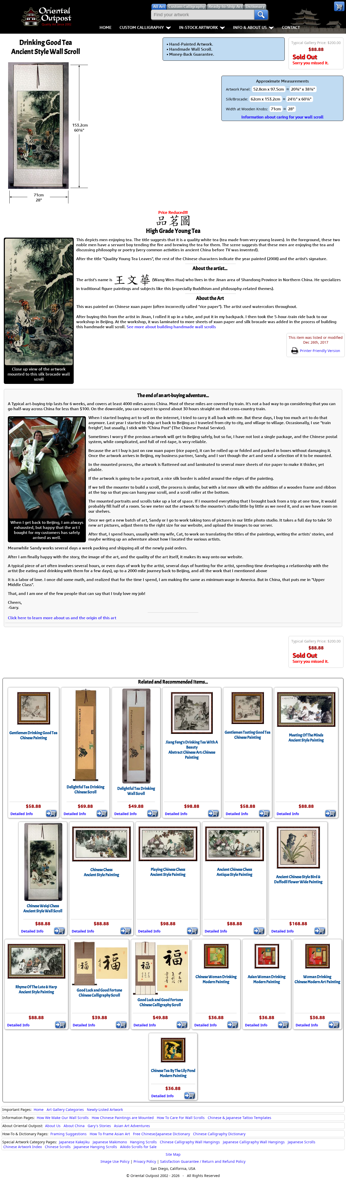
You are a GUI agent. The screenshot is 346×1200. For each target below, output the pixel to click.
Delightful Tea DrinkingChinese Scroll (85, 789)
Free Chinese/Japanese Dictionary (161, 1133)
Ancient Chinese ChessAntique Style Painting (234, 872)
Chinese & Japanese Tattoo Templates (239, 1117)
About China (74, 1125)
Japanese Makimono (110, 1142)
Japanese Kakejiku (74, 1142)
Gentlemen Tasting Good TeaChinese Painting (248, 735)
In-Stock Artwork (198, 27)
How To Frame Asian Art (110, 1133)
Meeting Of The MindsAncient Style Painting (306, 738)
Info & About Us (250, 27)
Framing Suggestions (68, 1133)
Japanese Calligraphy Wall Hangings (254, 1142)
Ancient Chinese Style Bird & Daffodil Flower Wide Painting (298, 879)
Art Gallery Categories (65, 1109)
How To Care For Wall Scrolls (181, 1117)
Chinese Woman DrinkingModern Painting (216, 979)
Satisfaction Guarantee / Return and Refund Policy (202, 1161)
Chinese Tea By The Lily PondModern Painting (173, 1073)
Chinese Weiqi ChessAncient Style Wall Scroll (42, 908)
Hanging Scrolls (143, 1142)
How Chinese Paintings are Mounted (123, 1117)
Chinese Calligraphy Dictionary (219, 1133)
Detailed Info (21, 813)
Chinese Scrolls (58, 1146)
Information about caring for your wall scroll (282, 116)
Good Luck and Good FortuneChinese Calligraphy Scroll (99, 993)
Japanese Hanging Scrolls (95, 1146)
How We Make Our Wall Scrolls (63, 1117)
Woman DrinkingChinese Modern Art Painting (317, 979)
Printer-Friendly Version (319, 350)
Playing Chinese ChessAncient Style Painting (167, 872)
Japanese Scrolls (301, 1142)
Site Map (173, 1154)
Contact (291, 27)
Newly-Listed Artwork (105, 1109)
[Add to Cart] (51, 813)
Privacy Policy (144, 1161)
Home (105, 27)
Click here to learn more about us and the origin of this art (62, 617)
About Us (53, 1125)
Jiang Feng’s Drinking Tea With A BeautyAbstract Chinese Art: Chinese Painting (192, 750)
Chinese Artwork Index (22, 1146)
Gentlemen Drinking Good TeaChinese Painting (33, 735)
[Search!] (261, 15)
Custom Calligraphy (142, 27)
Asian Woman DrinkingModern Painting (266, 979)
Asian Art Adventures (132, 1125)
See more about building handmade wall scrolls (171, 326)
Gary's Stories (99, 1125)
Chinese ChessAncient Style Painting (101, 872)
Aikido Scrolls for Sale (138, 1146)
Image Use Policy (115, 1161)
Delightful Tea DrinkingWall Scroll (136, 791)
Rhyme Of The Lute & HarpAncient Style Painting (36, 989)
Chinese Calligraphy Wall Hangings (190, 1142)
